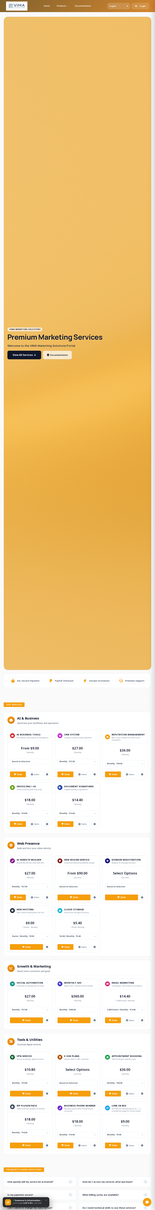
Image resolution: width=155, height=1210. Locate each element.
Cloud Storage (74, 909)
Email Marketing (123, 982)
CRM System (72, 734)
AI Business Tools (29, 734)
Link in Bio (119, 1105)
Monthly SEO (73, 982)
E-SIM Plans (71, 1055)
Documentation (83, 5)
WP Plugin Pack (27, 1105)
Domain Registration (126, 859)
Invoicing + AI (26, 786)
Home (47, 5)
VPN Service (24, 1055)
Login (143, 6)
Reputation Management (128, 734)
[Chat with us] (147, 1202)
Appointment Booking (127, 1055)
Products (61, 5)
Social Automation (30, 982)
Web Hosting (25, 909)
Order (19, 774)
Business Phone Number (79, 1105)
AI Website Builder (29, 859)
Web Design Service (76, 859)
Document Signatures (79, 786)
